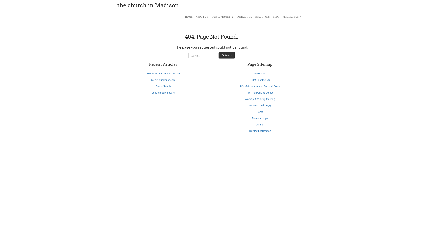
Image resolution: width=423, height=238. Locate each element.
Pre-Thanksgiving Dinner (260, 92)
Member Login (292, 16)
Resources (262, 16)
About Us (202, 16)
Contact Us (244, 16)
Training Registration (260, 130)
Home (188, 16)
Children (260, 124)
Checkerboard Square (163, 92)
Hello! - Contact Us (260, 79)
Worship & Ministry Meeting (260, 98)
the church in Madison (148, 5)
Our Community (222, 16)
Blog (276, 16)
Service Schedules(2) (260, 105)
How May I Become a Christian (163, 73)
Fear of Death (163, 86)
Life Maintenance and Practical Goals (260, 86)
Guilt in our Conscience (163, 79)
